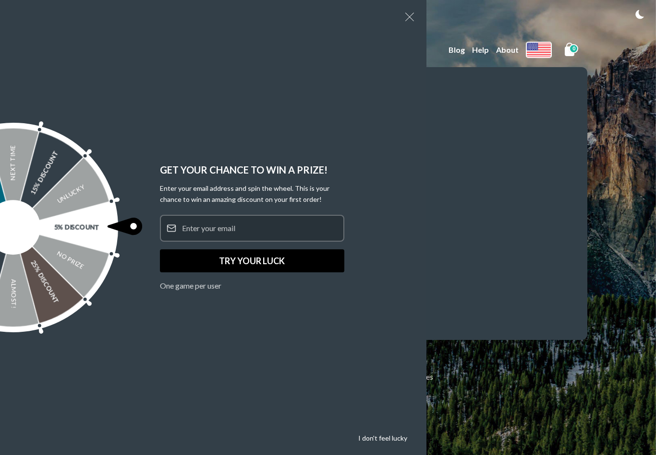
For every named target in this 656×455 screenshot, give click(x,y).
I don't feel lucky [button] (382, 438)
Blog (457, 49)
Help (480, 49)
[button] (639, 14)
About (507, 49)
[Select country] (539, 50)
